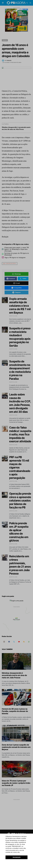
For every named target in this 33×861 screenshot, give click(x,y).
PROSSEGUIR (16, 857)
